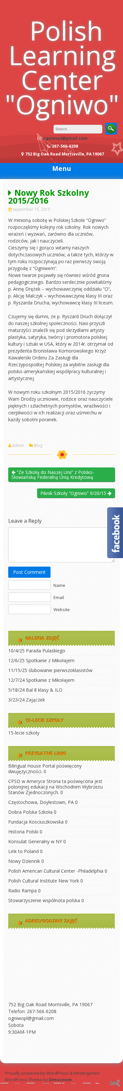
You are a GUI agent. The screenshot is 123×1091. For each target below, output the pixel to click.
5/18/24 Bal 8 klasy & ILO (35, 690)
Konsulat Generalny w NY (35, 841)
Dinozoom (60, 1079)
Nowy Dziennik (24, 861)
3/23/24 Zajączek (26, 700)
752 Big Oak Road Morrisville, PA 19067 (50, 1004)
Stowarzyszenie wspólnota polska (44, 900)
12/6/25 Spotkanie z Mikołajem (41, 660)
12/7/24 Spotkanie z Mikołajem (41, 680)
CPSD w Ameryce (26, 781)
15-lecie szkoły (23, 733)
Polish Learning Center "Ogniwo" (62, 67)
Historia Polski (23, 831)
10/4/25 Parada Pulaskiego (36, 650)
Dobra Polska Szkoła (30, 812)
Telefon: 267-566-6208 (32, 1011)
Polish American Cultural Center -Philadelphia (55, 871)
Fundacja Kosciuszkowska (36, 822)
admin (18, 445)
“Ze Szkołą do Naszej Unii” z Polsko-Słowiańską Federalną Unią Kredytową (52, 474)
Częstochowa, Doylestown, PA (41, 802)
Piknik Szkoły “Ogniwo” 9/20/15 (74, 493)
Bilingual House (24, 766)
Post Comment (29, 572)
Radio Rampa (22, 890)
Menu (61, 168)
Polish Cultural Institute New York (43, 881)
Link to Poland (23, 851)
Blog (38, 445)
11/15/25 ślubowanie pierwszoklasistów (50, 670)
